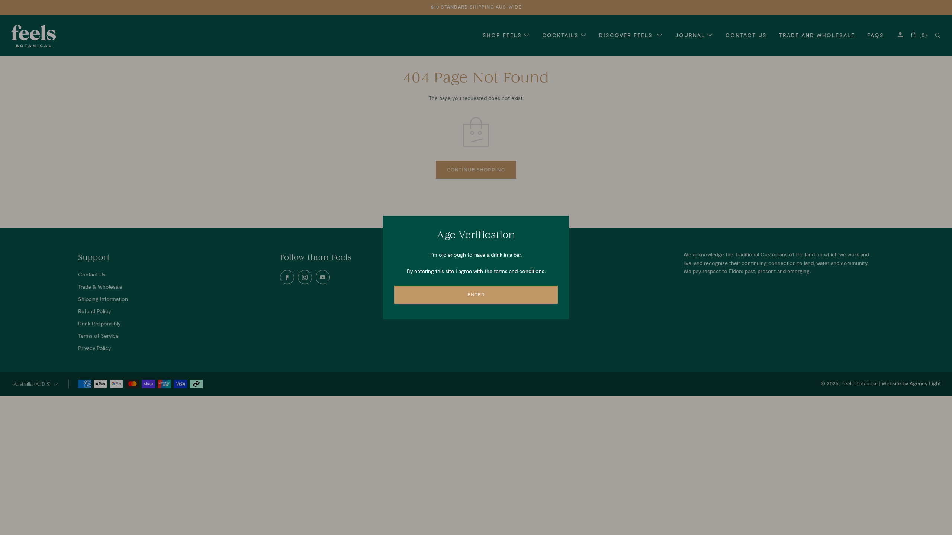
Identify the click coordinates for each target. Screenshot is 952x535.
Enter (476, 294)
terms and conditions (519, 271)
